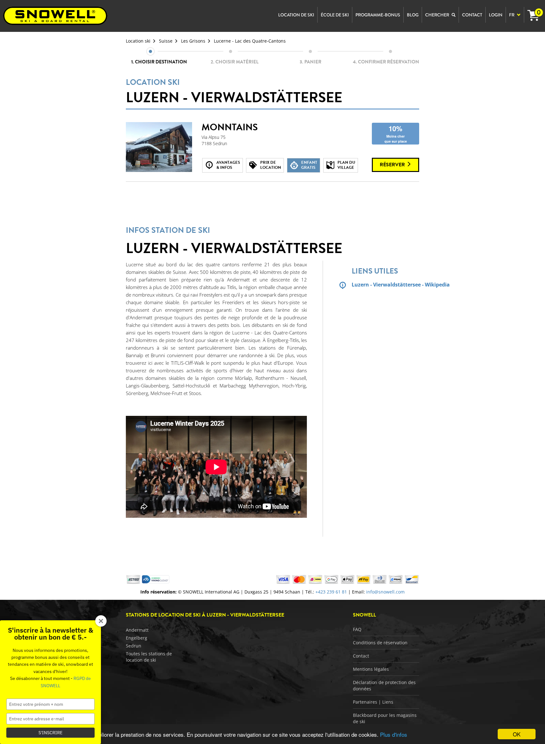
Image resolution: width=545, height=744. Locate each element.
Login (495, 15)
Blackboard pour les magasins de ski (385, 718)
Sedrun (133, 646)
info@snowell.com (385, 592)
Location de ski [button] (296, 15)
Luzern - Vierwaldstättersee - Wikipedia (385, 284)
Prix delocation (270, 165)
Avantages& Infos (228, 165)
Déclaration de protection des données (384, 685)
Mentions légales (371, 669)
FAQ (357, 629)
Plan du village (346, 165)
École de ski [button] (335, 15)
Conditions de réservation (380, 643)
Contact (361, 656)
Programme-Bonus (377, 15)
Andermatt (137, 630)
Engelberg (136, 638)
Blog (413, 15)
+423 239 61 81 (331, 592)
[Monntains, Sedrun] (159, 147)
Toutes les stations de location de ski (149, 657)
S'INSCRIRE (50, 732)
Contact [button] (472, 15)
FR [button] (512, 15)
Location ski (138, 41)
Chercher (437, 15)
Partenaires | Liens (373, 702)
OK (516, 734)
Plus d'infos (393, 734)
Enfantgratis (309, 165)
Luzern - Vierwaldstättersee (234, 92)
